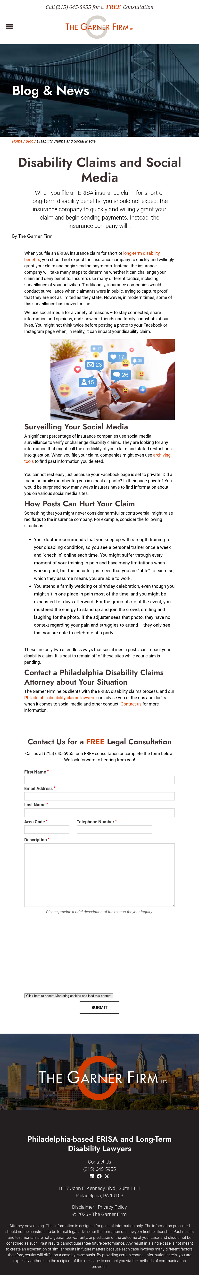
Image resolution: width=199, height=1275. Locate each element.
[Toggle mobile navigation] (8, 26)
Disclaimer (83, 1207)
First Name (35, 771)
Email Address (38, 788)
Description (35, 839)
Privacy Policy (112, 1207)
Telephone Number (95, 821)
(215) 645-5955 (99, 1169)
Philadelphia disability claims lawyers (59, 697)
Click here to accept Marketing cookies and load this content (68, 996)
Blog (29, 141)
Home (17, 141)
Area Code (34, 821)
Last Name (35, 804)
